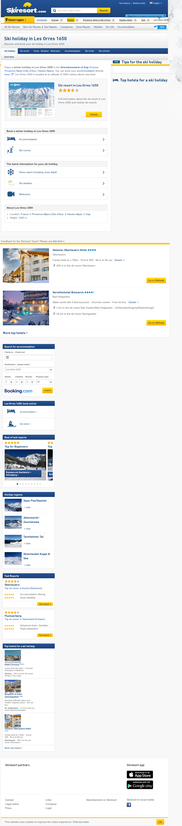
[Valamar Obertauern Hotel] (13, 721)
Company (51, 804)
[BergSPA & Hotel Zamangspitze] (13, 686)
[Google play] (140, 788)
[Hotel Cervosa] (13, 656)
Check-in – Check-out (15, 352)
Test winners (124, 3)
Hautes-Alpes (45, 70)
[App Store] (140, 778)
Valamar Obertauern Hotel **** (18, 730)
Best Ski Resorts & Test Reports (40, 27)
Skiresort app (135, 765)
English (156, 3)
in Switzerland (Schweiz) (32, 619)
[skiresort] (24, 8)
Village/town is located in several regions (144, 16)
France (94, 67)
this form (58, 241)
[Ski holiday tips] (159, 27)
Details (94, 114)
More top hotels (14, 333)
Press (8, 808)
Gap (88, 214)
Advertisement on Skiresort (101, 799)
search (47, 390)
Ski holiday (9, 51)
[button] (18, 391)
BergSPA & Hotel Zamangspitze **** (14, 695)
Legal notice (12, 804)
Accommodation (126, 27)
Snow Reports (83, 27)
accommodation (86, 70)
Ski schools (104, 51)
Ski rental (89, 51)
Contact (9, 799)
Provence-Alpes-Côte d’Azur (20, 70)
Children (19, 377)
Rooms (28, 377)
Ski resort (24, 51)
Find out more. (81, 821)
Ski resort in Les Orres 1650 (78, 85)
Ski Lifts (110, 27)
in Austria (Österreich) (31, 588)
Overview (9, 57)
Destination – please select (17, 364)
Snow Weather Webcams (47, 51)
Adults (8, 377)
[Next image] (50, 464)
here (7, 74)
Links (49, 799)
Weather (98, 27)
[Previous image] (7, 464)
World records (139, 3)
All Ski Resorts (12, 27)
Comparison (66, 27)
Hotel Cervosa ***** (14, 664)
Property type (42, 377)
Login (49, 808)
